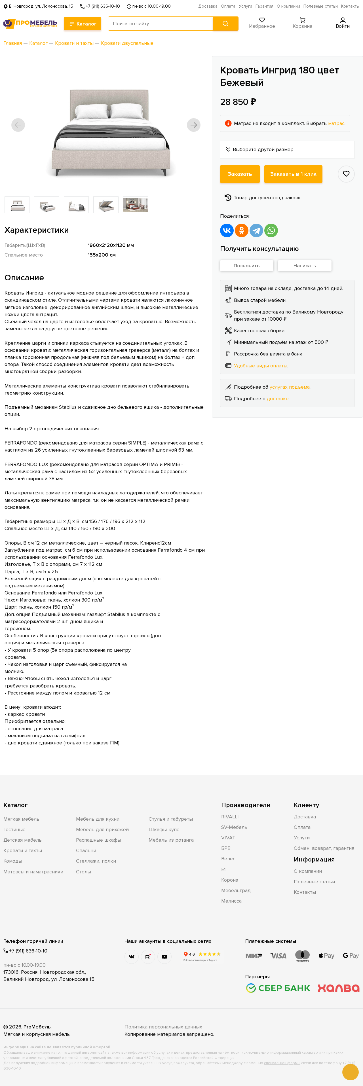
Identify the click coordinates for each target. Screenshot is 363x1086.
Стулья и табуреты (171, 819)
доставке (278, 398)
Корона (229, 880)
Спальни (86, 850)
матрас (336, 123)
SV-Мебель (234, 827)
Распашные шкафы (98, 840)
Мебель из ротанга (171, 840)
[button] (18, 125)
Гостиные (14, 829)
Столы (83, 872)
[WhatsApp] (271, 230)
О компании (288, 6)
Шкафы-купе (164, 829)
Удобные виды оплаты (260, 365)
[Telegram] (256, 230)
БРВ (226, 848)
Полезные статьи (320, 6)
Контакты (350, 6)
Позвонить (247, 265)
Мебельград (236, 890)
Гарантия (264, 6)
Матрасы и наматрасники (33, 872)
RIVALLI (230, 817)
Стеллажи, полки (96, 861)
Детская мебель (22, 840)
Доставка (208, 6)
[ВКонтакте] (227, 230)
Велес (228, 859)
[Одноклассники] (241, 230)
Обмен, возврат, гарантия (324, 848)
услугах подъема (290, 387)
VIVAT (228, 838)
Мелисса (231, 901)
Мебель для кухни (97, 819)
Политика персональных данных (163, 1027)
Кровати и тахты (22, 850)
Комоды (12, 861)
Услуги (245, 6)
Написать (305, 265)
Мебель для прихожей (102, 829)
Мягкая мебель (21, 819)
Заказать (240, 173)
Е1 (223, 869)
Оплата (228, 6)
